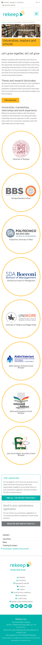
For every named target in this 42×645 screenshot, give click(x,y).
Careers (9, 22)
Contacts (6, 2)
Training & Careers (10, 545)
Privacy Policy (22, 595)
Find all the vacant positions (20, 498)
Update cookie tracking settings (22, 602)
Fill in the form (10, 100)
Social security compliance (22, 592)
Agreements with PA (8, 5)
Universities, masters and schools (16, 549)
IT (39, 2)
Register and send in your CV (20, 524)
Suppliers (13, 2)
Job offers (7, 539)
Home (3, 22)
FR (37, 2)
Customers (20, 2)
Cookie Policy (22, 598)
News (5, 542)
